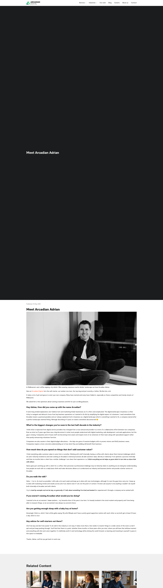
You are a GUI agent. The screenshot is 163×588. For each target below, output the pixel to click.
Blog (109, 3)
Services (82, 3)
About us (125, 3)
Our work (103, 3)
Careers (117, 3)
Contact (134, 3)
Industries (92, 3)
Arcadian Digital (37, 391)
